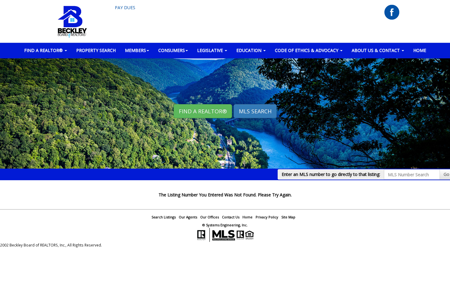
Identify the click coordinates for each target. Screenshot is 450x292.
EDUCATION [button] (249, 50)
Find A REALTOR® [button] (203, 111)
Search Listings (164, 217)
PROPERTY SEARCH (96, 50)
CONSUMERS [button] (171, 50)
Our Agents (188, 217)
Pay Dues (125, 7)
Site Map (288, 217)
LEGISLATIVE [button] (210, 50)
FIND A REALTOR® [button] (44, 50)
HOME (419, 50)
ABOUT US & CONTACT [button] (376, 50)
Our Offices (209, 217)
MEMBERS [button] (135, 50)
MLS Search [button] (255, 111)
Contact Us (230, 217)
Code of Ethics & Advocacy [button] (307, 50)
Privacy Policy (267, 217)
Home (247, 217)
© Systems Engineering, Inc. (225, 225)
